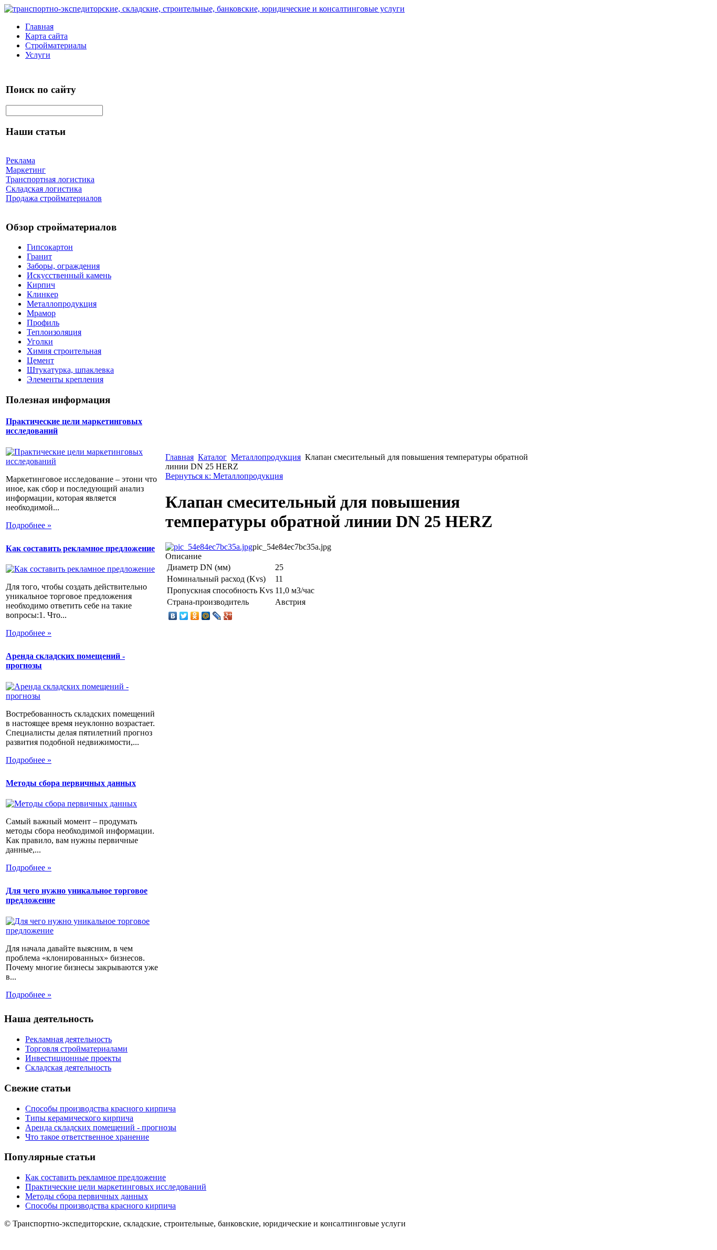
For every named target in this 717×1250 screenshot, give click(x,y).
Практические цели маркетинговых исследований (115, 1186)
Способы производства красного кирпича (100, 1108)
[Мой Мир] (206, 616)
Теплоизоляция (54, 332)
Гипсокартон (50, 247)
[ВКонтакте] (172, 616)
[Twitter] (183, 616)
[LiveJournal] (217, 616)
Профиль (43, 322)
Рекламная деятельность (68, 1039)
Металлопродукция (62, 303)
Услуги (37, 54)
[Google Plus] (228, 616)
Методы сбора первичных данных (71, 783)
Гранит (39, 256)
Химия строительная (64, 350)
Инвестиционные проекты (73, 1058)
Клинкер (42, 294)
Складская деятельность (68, 1067)
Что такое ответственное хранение (87, 1136)
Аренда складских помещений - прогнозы (100, 1127)
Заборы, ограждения (63, 265)
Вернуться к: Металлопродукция (224, 475)
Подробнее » (28, 525)
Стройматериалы (56, 45)
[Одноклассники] (195, 616)
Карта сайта (46, 35)
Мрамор (41, 313)
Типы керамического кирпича (79, 1118)
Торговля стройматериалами (76, 1048)
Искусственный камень (69, 275)
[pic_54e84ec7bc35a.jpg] (208, 546)
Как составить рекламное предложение (80, 548)
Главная (39, 26)
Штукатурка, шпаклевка (70, 369)
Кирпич (41, 284)
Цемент (40, 360)
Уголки (40, 341)
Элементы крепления (65, 379)
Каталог (212, 457)
